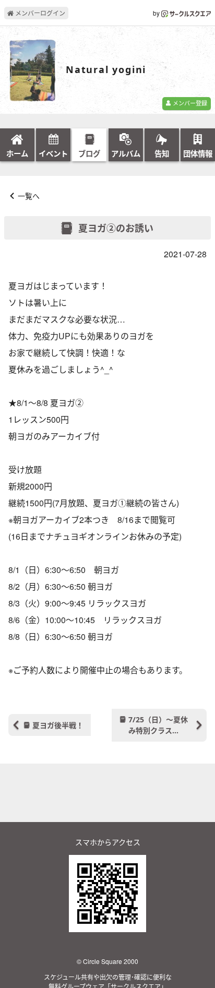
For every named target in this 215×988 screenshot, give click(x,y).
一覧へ (29, 196)
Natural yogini (106, 70)
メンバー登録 (189, 103)
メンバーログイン (39, 12)
